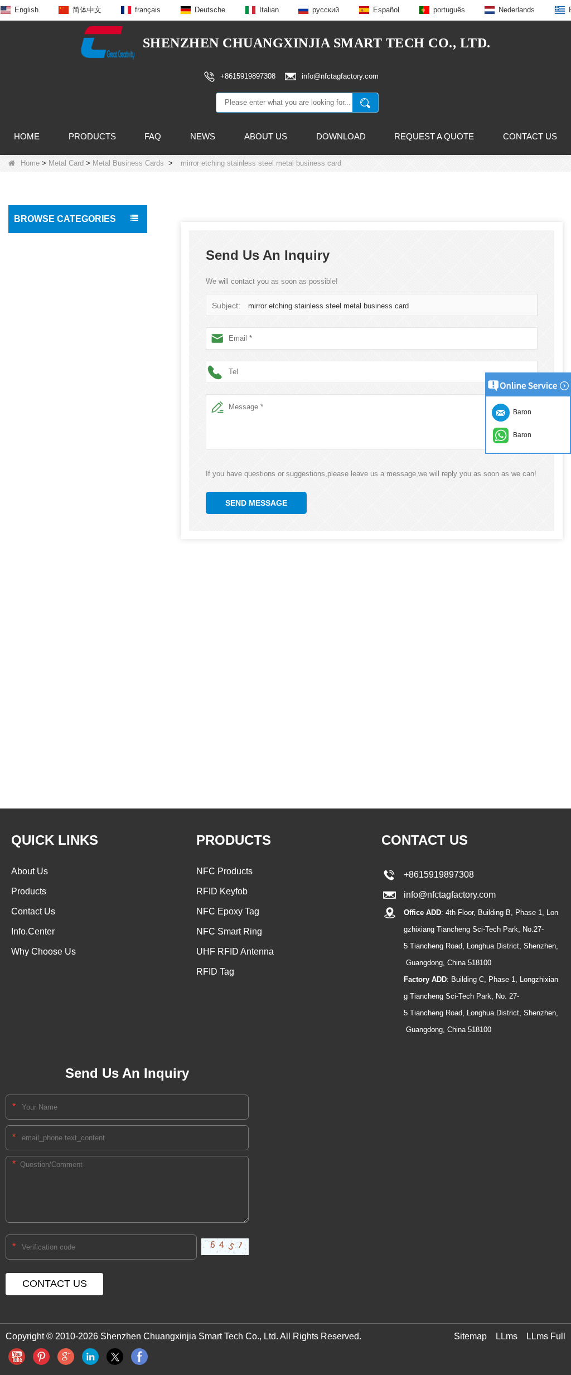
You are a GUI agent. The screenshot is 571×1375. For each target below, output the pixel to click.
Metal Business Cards (128, 163)
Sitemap (470, 1336)
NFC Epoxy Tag (227, 911)
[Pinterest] (41, 1356)
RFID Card (36, 243)
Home (27, 136)
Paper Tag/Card (45, 693)
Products (92, 136)
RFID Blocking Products (59, 490)
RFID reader (39, 443)
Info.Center (33, 931)
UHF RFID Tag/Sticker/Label (67, 419)
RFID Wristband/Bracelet (61, 290)
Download (341, 136)
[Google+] (65, 1356)
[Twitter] (115, 1356)
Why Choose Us (43, 951)
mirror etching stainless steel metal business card (328, 306)
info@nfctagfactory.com (447, 894)
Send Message (256, 502)
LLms (506, 1336)
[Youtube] (16, 1356)
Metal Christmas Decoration (69, 670)
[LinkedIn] (90, 1356)
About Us (265, 136)
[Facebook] (139, 1356)
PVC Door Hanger (49, 560)
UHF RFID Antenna (51, 466)
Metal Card (66, 163)
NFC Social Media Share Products (60, 343)
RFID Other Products (54, 717)
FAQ (152, 136)
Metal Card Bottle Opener (66, 648)
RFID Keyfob (39, 373)
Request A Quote (434, 136)
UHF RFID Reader (50, 396)
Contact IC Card (45, 740)
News (202, 136)
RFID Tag (34, 267)
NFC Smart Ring (229, 931)
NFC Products (42, 313)
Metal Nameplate (53, 626)
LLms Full (545, 1336)
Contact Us (530, 136)
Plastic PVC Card (47, 513)
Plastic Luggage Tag (53, 536)
